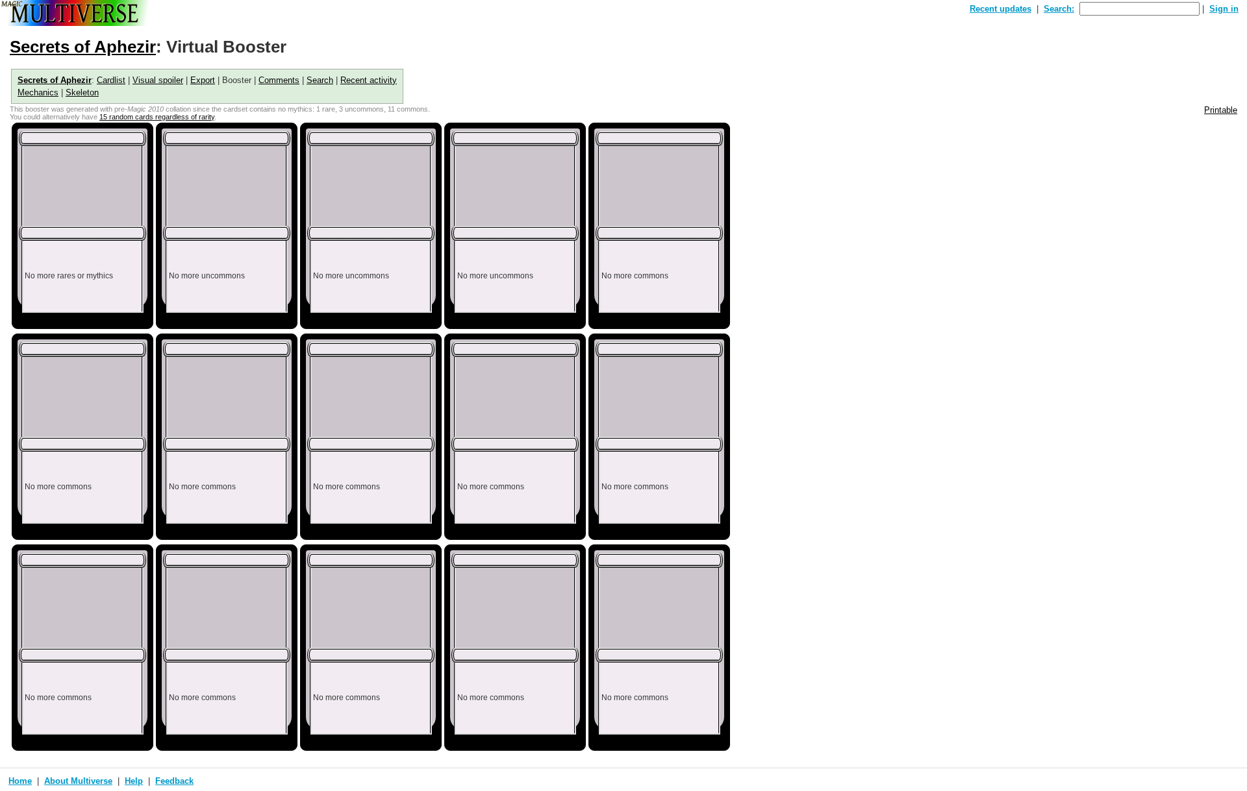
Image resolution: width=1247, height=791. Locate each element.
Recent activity (368, 80)
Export (202, 80)
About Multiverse (78, 781)
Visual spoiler (157, 80)
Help (134, 781)
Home (20, 781)
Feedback (174, 781)
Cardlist (111, 80)
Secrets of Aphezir (83, 46)
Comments (278, 80)
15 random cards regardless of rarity (156, 117)
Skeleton (82, 92)
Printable (1220, 110)
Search (320, 80)
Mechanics (38, 92)
